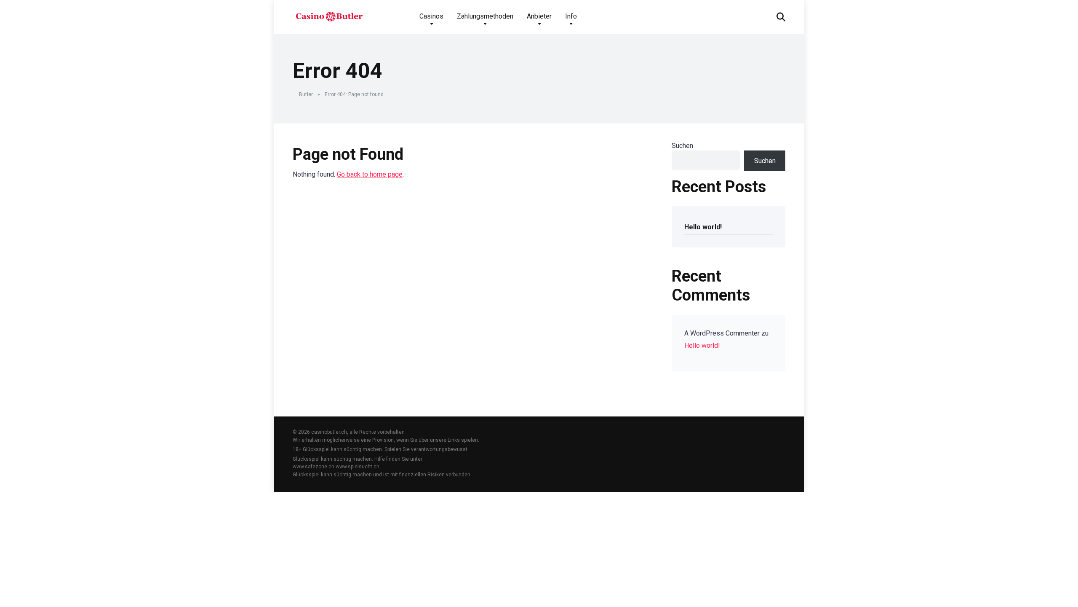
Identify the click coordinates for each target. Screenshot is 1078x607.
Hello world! (703, 227)
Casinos (431, 16)
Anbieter (539, 16)
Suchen (682, 146)
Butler (306, 94)
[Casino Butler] (329, 13)
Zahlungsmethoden (485, 16)
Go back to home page (370, 174)
